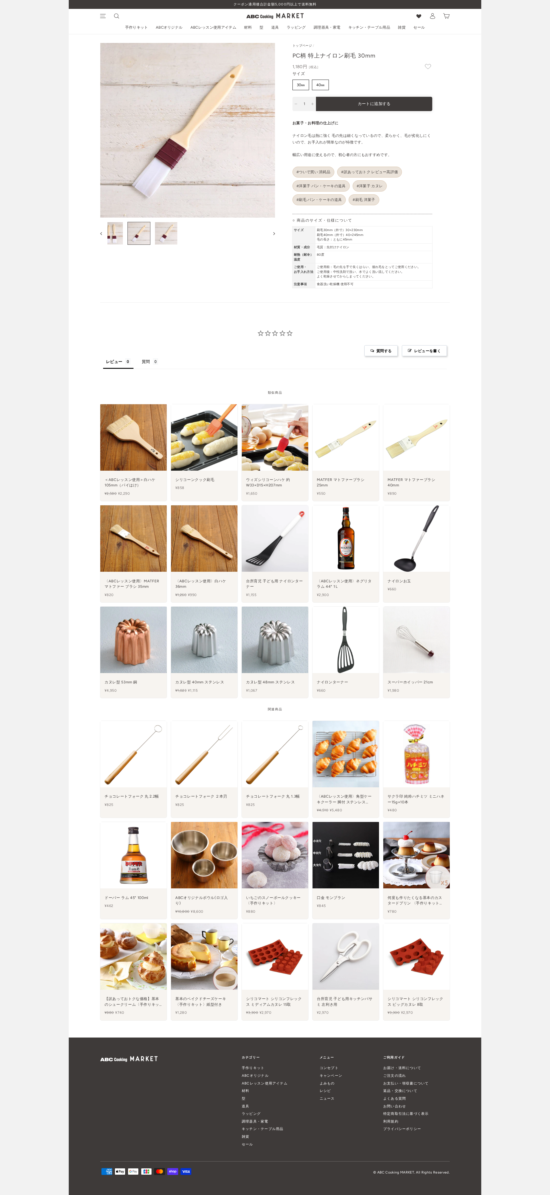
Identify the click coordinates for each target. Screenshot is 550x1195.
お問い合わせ (394, 1106)
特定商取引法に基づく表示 (406, 1113)
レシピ (325, 1090)
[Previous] (103, 233)
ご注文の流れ (394, 1075)
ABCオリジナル (169, 27)
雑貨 (402, 27)
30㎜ (301, 85)
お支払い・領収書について (406, 1083)
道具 (275, 27)
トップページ (302, 46)
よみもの (327, 1083)
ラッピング (296, 27)
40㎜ (320, 85)
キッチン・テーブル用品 (369, 27)
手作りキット (136, 27)
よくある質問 (394, 1098)
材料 (248, 27)
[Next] (271, 233)
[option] (275, 4)
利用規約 (390, 1121)
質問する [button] (384, 350)
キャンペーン (331, 1075)
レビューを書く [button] (427, 350)
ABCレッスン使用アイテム (213, 27)
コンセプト (329, 1068)
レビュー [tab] (114, 361)
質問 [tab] (146, 361)
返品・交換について (400, 1090)
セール (419, 27)
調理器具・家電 (327, 27)
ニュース (327, 1098)
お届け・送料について (402, 1068)
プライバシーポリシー (402, 1129)
